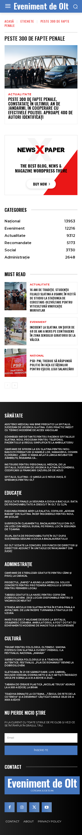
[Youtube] (47, 807)
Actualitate (19, 94)
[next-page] (15, 385)
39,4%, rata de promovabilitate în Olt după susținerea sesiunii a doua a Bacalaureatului (36, 537)
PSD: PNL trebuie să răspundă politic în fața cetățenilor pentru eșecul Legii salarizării (52, 364)
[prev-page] (7, 385)
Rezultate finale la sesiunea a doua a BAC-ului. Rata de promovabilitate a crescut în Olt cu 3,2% (41, 503)
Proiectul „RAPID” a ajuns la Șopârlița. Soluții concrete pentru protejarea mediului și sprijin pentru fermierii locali (38, 585)
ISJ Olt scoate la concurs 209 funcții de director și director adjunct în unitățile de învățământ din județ (41, 548)
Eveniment (38, 322)
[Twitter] (34, 807)
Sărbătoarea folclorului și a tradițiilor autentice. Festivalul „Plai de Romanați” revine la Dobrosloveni (39, 662)
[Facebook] (10, 807)
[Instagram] (22, 807)
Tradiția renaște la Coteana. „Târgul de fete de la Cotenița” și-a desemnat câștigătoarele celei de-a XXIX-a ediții (40, 697)
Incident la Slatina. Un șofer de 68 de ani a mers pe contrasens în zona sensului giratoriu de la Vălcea (52, 333)
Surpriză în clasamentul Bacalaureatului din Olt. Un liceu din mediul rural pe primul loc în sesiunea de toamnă (40, 526)
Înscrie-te (41, 750)
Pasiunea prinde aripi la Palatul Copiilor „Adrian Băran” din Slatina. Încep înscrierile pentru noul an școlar (39, 514)
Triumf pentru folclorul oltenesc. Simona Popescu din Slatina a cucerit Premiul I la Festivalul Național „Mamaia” (35, 650)
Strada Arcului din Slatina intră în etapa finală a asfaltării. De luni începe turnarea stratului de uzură (40, 610)
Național (37, 356)
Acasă (9, 21)
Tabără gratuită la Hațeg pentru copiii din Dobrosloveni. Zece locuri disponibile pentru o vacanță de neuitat (39, 597)
